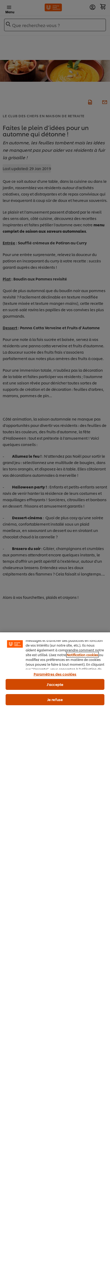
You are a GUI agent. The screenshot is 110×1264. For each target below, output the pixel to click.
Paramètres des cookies (55, 674)
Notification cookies (82, 654)
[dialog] (55, 948)
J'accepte (55, 684)
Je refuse (55, 699)
